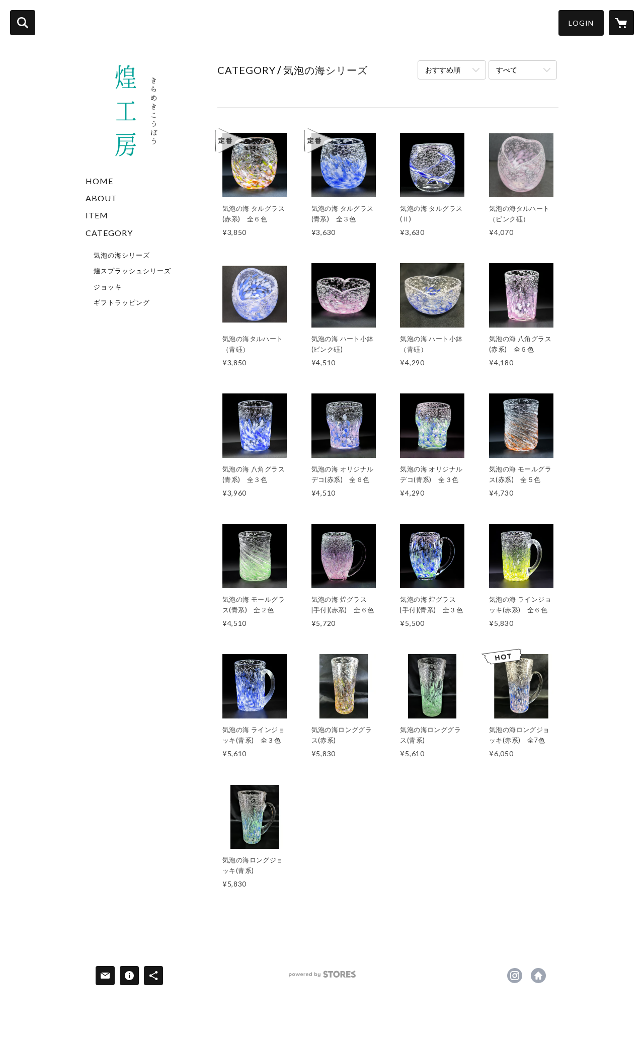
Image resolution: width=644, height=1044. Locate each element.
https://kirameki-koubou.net (538, 975)
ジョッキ (108, 287)
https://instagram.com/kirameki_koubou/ (514, 975)
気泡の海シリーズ (122, 255)
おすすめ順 (442, 69)
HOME (99, 181)
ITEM (97, 215)
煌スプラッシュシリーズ (132, 271)
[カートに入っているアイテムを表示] (621, 22)
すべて (506, 69)
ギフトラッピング (122, 302)
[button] (581, 23)
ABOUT (101, 198)
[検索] (22, 22)
